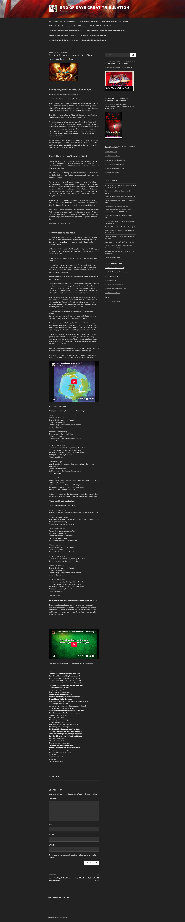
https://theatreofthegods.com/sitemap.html (118, 67)
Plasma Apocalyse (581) (112, 257)
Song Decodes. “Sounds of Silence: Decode (92, 35)
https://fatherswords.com (112, 156)
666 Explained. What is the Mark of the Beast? (63, 40)
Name (51, 825)
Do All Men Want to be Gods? (89, 21)
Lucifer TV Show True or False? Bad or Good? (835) (120, 196)
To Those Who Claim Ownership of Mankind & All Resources (68, 26)
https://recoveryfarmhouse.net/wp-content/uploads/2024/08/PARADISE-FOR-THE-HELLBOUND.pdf (120, 106)
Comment (53, 799)
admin (65, 52)
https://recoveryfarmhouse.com (114, 164)
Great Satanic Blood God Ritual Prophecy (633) (119, 242)
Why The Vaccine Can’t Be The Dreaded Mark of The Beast (105, 30)
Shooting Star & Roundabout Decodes (94, 40)
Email (51, 835)
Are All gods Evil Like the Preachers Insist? (62, 21)
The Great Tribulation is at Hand (100, 26)
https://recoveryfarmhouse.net (114, 168)
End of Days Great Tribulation (94, 7)
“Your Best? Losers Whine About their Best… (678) (120, 227)
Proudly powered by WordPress (58, 917)
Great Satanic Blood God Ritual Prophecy (115, 21)
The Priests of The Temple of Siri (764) (116, 206)
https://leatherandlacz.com (113, 301)
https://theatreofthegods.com (114, 284)
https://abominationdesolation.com (115, 160)
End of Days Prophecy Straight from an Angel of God (65, 30)
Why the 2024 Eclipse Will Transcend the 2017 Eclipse (71, 664)
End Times (55, 776)
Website (52, 845)
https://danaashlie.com (112, 172)
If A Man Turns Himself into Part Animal (61, 35)
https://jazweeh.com (111, 151)
